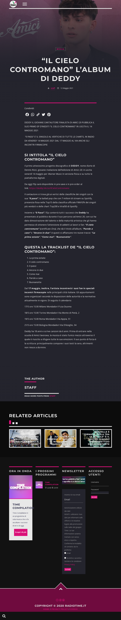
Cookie (74, 609)
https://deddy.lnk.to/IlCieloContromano (49, 188)
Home (46, 609)
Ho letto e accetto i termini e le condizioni (73, 561)
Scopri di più (25, 438)
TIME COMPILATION (51, 483)
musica (60, 49)
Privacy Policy (69, 564)
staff (53, 88)
